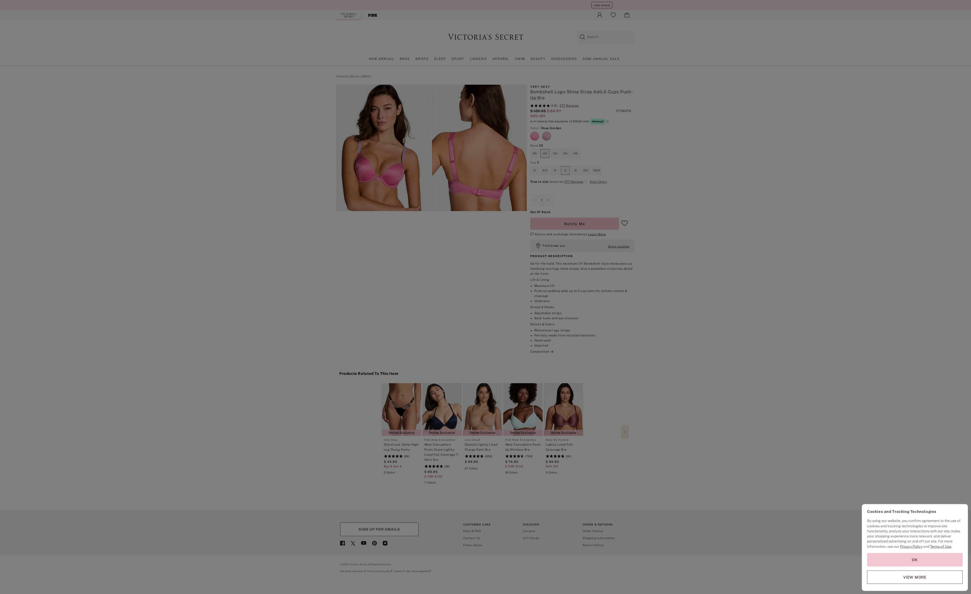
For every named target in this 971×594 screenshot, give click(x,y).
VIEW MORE (914, 577)
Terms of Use (940, 546)
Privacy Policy (911, 546)
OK (915, 560)
